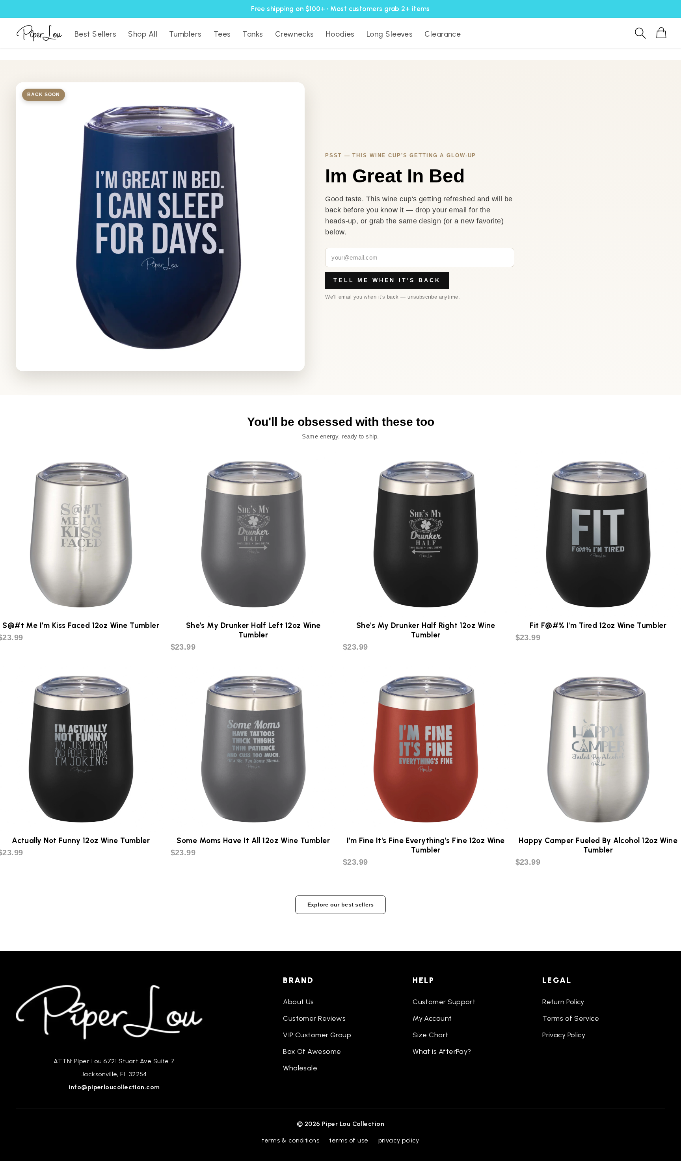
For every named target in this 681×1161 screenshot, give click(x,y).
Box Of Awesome (312, 1051)
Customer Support (444, 1002)
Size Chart (430, 1035)
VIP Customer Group (317, 1035)
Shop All (142, 34)
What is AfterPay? (442, 1051)
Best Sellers (95, 34)
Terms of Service (570, 1018)
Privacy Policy (563, 1035)
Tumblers (185, 34)
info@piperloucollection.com (114, 1087)
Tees (222, 34)
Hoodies (340, 34)
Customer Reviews (314, 1018)
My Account (432, 1018)
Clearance (442, 34)
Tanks (252, 34)
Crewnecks (294, 34)
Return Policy (563, 1002)
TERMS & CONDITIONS (290, 1140)
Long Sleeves (390, 34)
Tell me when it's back (387, 280)
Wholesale (300, 1068)
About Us (298, 1002)
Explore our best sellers (340, 904)
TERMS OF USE (348, 1140)
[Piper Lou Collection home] (114, 1011)
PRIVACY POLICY (398, 1140)
